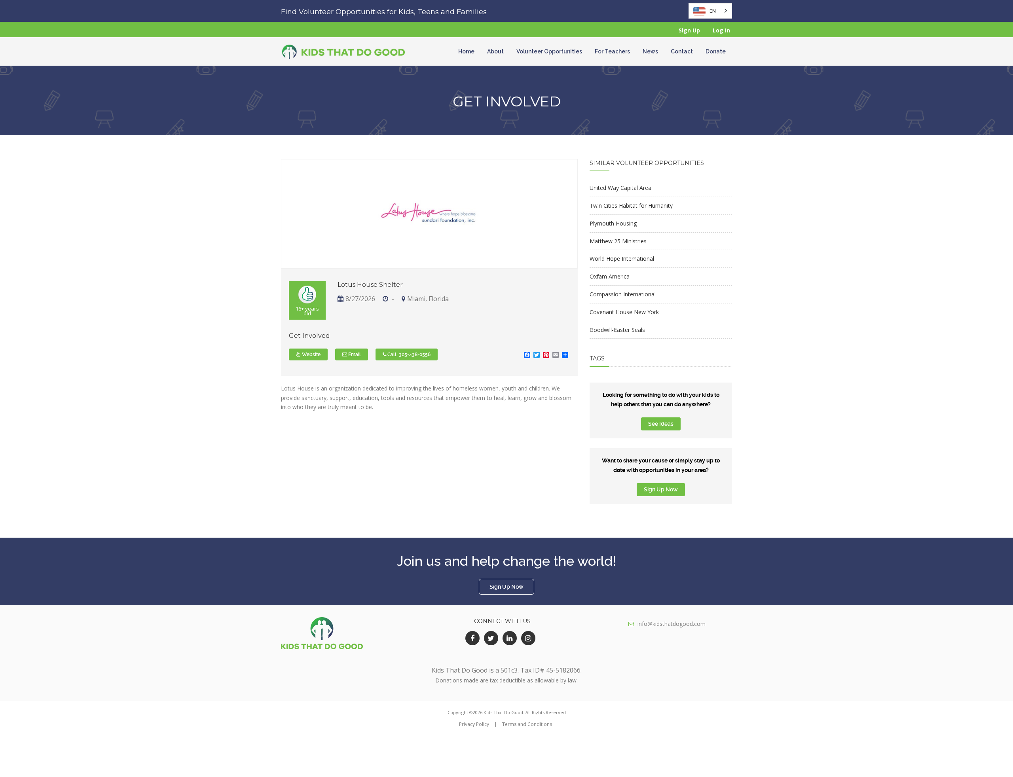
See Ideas (660, 424)
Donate (716, 51)
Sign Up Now (661, 489)
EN (712, 10)
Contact (682, 51)
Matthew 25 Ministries (618, 241)
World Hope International (622, 258)
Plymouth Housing (613, 223)
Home (466, 51)
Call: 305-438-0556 (408, 354)
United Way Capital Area (620, 187)
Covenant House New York (624, 312)
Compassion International (623, 294)
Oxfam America (610, 276)
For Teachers (612, 51)
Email (354, 354)
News (650, 51)
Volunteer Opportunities (549, 51)
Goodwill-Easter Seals (617, 330)
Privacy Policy (474, 724)
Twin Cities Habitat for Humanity (631, 205)
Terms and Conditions (527, 724)
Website (311, 354)
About (495, 51)
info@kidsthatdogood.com (671, 623)
